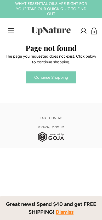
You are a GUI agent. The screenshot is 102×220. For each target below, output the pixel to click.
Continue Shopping (51, 77)
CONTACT (56, 118)
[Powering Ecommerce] (51, 141)
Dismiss (64, 212)
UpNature (57, 127)
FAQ (43, 118)
